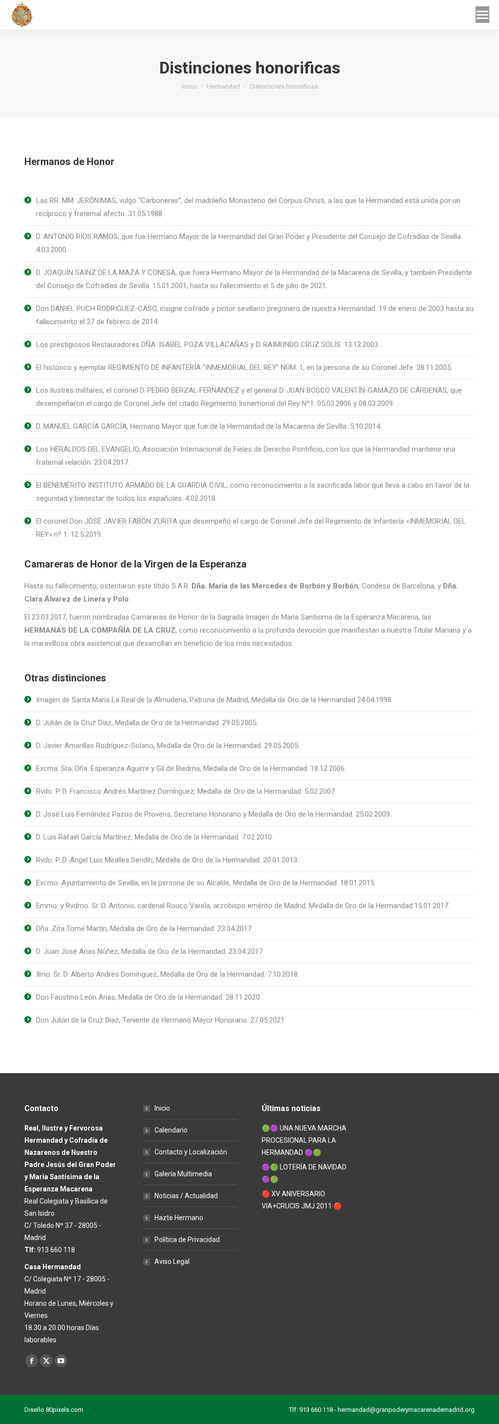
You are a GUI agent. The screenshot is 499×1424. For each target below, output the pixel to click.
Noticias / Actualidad (186, 1196)
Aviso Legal (172, 1261)
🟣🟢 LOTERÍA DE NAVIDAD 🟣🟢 (304, 1173)
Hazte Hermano (178, 1218)
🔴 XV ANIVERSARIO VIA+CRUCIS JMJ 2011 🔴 (302, 1200)
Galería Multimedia (183, 1174)
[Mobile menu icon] (482, 14)
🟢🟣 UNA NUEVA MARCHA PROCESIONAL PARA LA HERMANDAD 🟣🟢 (304, 1140)
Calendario (171, 1130)
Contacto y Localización (190, 1152)
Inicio (162, 1108)
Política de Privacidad (187, 1239)
